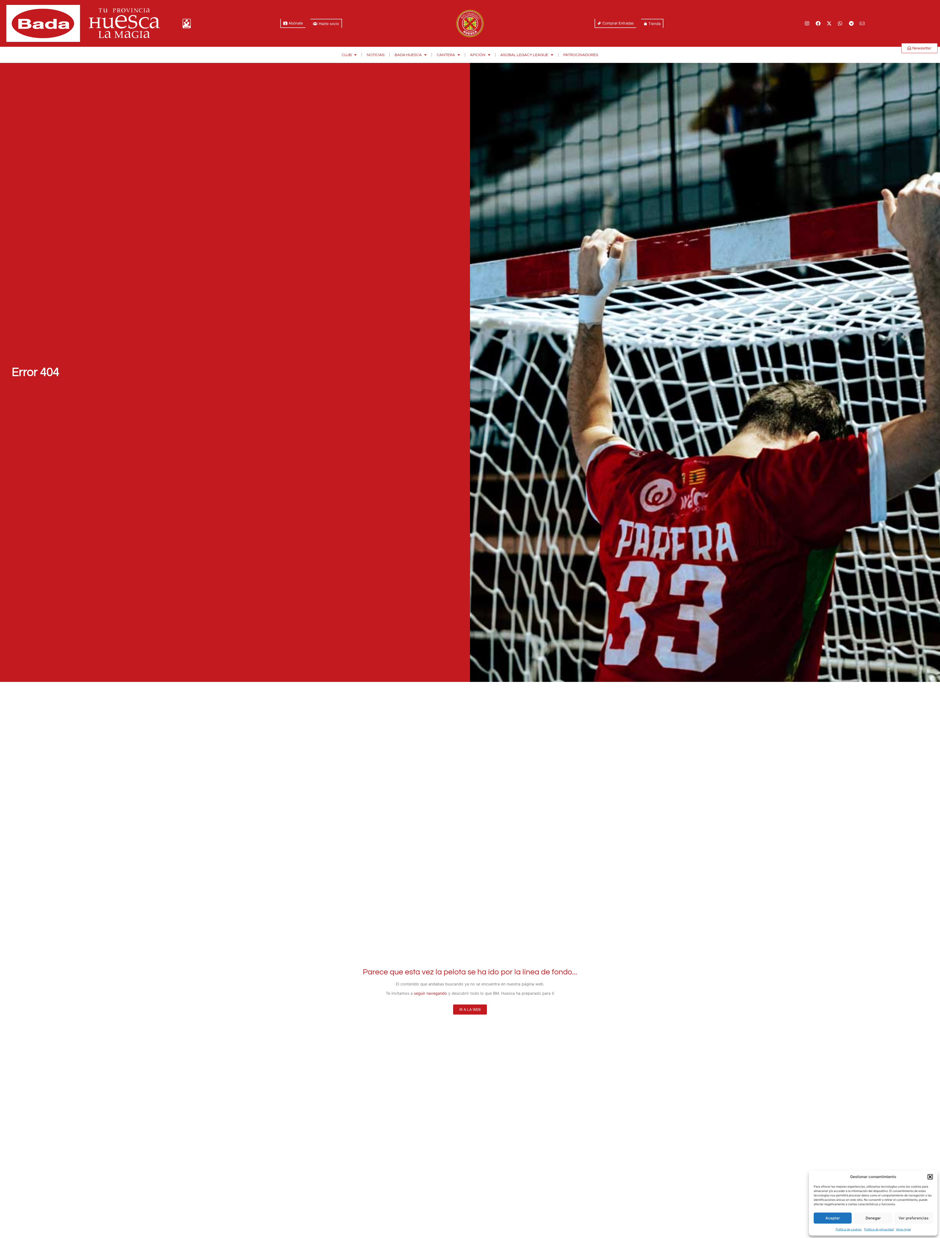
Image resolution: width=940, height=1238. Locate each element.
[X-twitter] (829, 23)
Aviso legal (903, 1229)
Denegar (873, 1218)
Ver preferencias (913, 1218)
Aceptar (832, 1218)
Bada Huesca (408, 55)
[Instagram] (807, 23)
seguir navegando (430, 993)
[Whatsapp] (840, 23)
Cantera (446, 55)
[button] (930, 1176)
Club (347, 55)
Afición (477, 55)
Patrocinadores (580, 55)
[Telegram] (851, 23)
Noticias (376, 55)
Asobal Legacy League (524, 55)
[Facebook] (818, 23)
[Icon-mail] (862, 23)
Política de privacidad (879, 1229)
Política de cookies (849, 1229)
